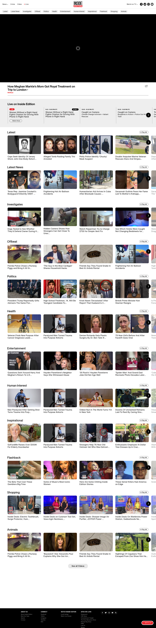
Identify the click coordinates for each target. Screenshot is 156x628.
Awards (23, 618)
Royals (10, 93)
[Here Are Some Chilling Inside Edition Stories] (96, 470)
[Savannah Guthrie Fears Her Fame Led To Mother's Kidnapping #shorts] (132, 179)
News (5, 4)
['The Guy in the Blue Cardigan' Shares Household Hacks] (60, 254)
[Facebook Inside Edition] (141, 4)
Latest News (15, 11)
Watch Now (16, 121)
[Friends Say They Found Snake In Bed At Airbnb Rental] (96, 254)
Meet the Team (25, 616)
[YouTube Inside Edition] (152, 4)
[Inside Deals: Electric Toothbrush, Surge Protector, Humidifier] (24, 505)
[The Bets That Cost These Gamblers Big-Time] (24, 470)
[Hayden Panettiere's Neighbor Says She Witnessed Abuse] (60, 361)
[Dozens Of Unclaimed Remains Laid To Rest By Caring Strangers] (132, 398)
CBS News (84, 616)
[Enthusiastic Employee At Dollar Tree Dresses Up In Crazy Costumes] (132, 433)
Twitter (43, 616)
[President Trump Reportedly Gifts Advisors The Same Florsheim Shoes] (24, 289)
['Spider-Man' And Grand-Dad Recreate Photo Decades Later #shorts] (132, 361)
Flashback (103, 11)
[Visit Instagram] (109, 613)
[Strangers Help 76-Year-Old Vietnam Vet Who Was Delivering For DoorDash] (96, 433)
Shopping (114, 11)
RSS (42, 622)
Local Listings (65, 614)
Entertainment (65, 11)
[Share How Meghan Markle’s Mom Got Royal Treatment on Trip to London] (146, 86)
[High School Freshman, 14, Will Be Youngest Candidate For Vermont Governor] (60, 289)
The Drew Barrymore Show (88, 620)
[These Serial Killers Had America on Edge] (132, 470)
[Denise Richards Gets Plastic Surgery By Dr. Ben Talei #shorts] (96, 323)
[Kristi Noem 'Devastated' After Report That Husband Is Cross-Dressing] (96, 289)
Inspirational (92, 11)
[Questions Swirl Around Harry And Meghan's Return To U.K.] (24, 361)
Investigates (27, 11)
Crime (12, 4)
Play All (144, 132)
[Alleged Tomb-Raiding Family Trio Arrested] (60, 144)
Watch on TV (131, 4)
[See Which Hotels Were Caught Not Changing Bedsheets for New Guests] (132, 217)
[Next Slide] (148, 115)
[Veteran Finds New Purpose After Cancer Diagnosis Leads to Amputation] (24, 323)
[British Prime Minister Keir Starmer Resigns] (132, 289)
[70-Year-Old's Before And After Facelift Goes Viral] (132, 323)
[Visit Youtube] (112, 613)
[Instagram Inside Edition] (148, 4)
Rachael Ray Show (86, 622)
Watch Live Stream (66, 616)
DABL (82, 623)
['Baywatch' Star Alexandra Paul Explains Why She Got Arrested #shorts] (60, 542)
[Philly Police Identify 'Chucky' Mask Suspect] (96, 144)
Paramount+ (84, 614)
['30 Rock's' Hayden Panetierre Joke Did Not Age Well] (96, 361)
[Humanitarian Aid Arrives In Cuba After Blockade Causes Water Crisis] (96, 179)
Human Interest (79, 11)
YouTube (43, 620)
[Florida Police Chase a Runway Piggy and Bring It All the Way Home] (24, 254)
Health (54, 11)
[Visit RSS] (115, 613)
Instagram (43, 618)
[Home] (78, 4)
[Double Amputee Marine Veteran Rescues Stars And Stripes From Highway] (132, 144)
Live (27, 4)
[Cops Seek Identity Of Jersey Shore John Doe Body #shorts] (24, 144)
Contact (23, 620)
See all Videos (78, 566)
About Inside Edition (26, 614)
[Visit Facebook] (102, 613)
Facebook (43, 614)
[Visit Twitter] (105, 613)
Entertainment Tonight (87, 618)
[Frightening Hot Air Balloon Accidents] (60, 179)
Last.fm (83, 625)
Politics (46, 11)
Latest (5, 11)
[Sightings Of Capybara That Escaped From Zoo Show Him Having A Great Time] (132, 542)
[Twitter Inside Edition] (145, 4)
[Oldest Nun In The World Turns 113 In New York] (96, 398)
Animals (123, 11)
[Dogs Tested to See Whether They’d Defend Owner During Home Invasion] (24, 217)
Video (19, 4)
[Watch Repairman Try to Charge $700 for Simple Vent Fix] (96, 217)
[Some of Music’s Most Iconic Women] (60, 470)
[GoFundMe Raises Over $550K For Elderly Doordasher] (24, 433)
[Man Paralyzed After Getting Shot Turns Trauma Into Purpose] (24, 398)
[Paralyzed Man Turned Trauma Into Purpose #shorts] (60, 323)
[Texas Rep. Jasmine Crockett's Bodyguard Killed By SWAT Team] (24, 179)
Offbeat (37, 11)
